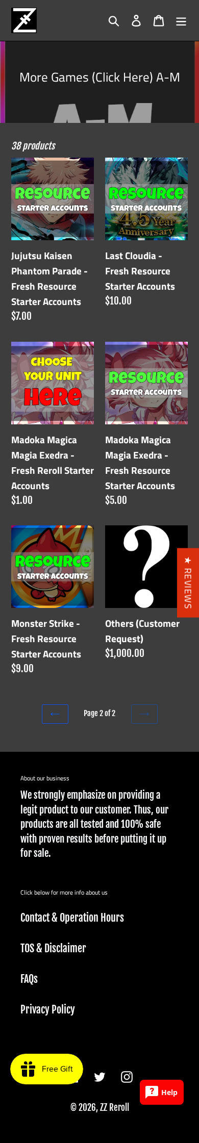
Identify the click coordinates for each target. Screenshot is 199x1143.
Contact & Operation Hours (72, 917)
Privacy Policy (47, 1009)
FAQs (29, 979)
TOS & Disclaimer (53, 948)
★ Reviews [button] (188, 582)
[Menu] (181, 20)
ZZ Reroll (114, 1107)
